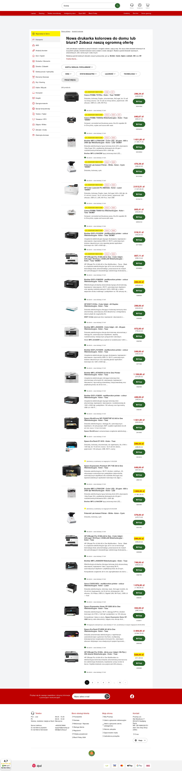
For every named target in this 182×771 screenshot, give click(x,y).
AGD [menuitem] (37, 45)
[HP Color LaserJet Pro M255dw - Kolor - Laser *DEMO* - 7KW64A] (72, 190)
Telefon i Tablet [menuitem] (41, 114)
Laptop (33, 13)
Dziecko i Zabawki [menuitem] (42, 66)
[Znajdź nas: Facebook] (132, 696)
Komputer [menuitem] (39, 93)
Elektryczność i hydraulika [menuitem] (45, 72)
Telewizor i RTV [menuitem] (41, 119)
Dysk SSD (82, 13)
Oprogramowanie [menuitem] (42, 103)
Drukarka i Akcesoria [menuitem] (43, 61)
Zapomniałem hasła (111, 733)
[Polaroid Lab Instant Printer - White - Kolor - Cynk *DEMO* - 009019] (72, 167)
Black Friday (93, 13)
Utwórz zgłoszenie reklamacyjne (115, 720)
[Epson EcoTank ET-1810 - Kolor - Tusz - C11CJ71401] (72, 446)
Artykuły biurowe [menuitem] (41, 50)
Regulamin (77, 730)
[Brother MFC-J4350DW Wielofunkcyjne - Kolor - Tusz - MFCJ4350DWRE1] (72, 565)
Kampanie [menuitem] (39, 39)
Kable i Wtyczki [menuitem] (41, 87)
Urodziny (127, 13)
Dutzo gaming (146, 13)
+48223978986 (60, 725)
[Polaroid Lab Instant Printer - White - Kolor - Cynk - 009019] (72, 518)
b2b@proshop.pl (61, 730)
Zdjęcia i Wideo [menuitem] (41, 124)
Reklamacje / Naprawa (81, 723)
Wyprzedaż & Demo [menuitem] (43, 34)
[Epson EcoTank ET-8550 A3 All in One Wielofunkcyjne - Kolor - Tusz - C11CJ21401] (72, 634)
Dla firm (135, 13)
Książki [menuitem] (38, 98)
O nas (136, 734)
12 (120, 682)
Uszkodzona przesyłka (112, 736)
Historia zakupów (110, 729)
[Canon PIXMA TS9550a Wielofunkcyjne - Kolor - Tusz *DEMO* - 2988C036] (72, 119)
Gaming (41, 13)
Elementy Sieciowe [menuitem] (42, 77)
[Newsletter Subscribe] (107, 696)
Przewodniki (77, 717)
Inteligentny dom (70, 13)
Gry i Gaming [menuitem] (40, 82)
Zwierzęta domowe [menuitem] (42, 135)
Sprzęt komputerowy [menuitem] (43, 109)
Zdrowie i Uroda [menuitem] (41, 130)
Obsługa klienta (78, 727)
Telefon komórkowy (54, 13)
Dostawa (76, 720)
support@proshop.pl (62, 727)
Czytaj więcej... (71, 59)
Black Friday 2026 (79, 737)
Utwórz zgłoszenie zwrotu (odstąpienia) (113, 724)
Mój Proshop (108, 717)
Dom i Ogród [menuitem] (40, 56)
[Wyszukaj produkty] (117, 5)
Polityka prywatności (80, 734)
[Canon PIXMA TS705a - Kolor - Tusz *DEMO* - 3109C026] (72, 97)
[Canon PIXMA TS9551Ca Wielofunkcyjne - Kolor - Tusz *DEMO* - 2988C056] (72, 212)
